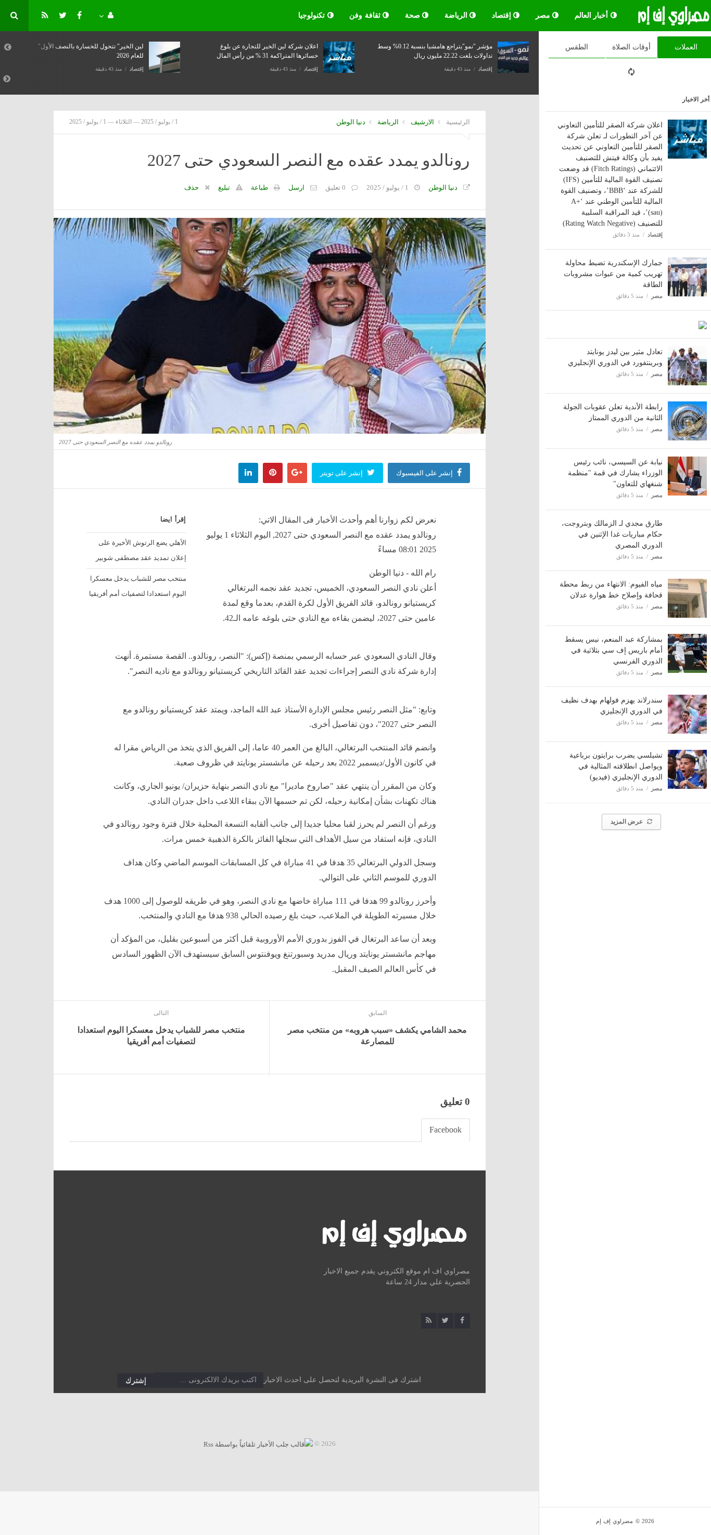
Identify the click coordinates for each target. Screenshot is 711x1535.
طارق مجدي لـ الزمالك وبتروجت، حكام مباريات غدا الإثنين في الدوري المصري (612, 534)
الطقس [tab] (576, 47)
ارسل (296, 187)
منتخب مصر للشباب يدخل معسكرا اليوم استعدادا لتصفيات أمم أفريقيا (137, 586)
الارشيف (422, 122)
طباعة (259, 187)
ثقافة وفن (366, 15)
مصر (544, 15)
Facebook (445, 1129)
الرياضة (457, 15)
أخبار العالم (593, 15)
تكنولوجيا (312, 15)
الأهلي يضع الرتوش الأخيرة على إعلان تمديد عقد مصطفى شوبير (141, 550)
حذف (191, 187)
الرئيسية (458, 122)
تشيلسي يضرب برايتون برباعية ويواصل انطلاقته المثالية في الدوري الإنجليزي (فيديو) (616, 766)
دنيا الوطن (350, 122)
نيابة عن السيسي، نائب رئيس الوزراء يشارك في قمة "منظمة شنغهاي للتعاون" (615, 473)
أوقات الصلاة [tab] (631, 47)
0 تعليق (335, 187)
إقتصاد (503, 15)
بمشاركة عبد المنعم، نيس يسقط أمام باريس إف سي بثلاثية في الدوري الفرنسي (614, 650)
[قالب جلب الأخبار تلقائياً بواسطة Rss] (258, 1444)
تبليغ (224, 187)
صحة (414, 15)
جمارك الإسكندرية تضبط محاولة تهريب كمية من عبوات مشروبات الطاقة (613, 274)
